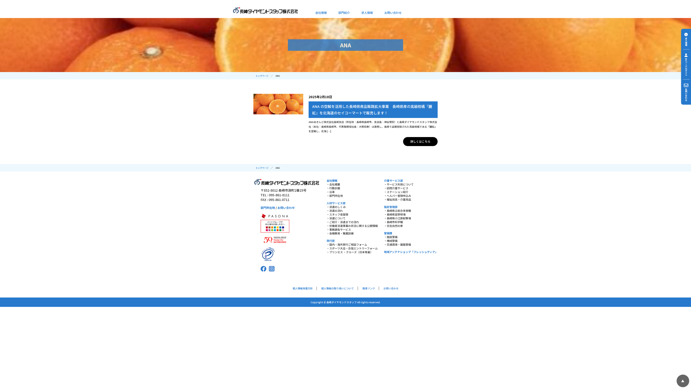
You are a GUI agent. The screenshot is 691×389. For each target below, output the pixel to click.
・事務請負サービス (339, 229)
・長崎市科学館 (393, 222)
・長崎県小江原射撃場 (397, 218)
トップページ (262, 75)
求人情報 (367, 12)
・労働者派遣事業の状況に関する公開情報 (352, 226)
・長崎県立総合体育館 (397, 211)
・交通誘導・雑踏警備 (397, 244)
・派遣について (336, 218)
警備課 (388, 233)
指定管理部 (391, 207)
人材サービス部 (336, 203)
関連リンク (368, 288)
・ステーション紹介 (396, 192)
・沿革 (331, 192)
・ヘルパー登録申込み (397, 196)
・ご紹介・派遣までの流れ (343, 222)
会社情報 (321, 12)
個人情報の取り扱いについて (337, 288)
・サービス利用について (399, 184)
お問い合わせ (393, 12)
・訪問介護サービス (396, 188)
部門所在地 (268, 207)
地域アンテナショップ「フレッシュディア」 (411, 252)
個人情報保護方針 (303, 288)
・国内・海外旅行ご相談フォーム (347, 244)
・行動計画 (333, 188)
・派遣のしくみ (336, 207)
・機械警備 (391, 241)
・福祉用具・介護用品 (397, 199)
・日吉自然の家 (393, 226)
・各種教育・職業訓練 (340, 233)
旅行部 (331, 241)
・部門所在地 (335, 196)
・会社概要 (333, 184)
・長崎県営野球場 (395, 214)
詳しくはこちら (420, 141)
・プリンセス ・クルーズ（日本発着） (350, 252)
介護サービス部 (393, 180)
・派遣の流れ (335, 211)
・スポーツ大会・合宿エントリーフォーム (352, 248)
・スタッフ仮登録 (337, 214)
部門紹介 (344, 12)
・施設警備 (391, 237)
